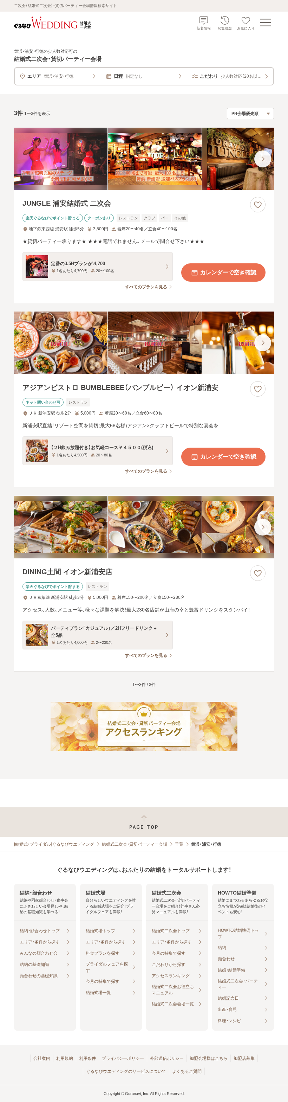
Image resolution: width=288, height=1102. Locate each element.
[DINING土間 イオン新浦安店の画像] (144, 527)
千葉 (179, 844)
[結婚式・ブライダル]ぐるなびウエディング (54, 844)
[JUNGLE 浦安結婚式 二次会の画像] (144, 159)
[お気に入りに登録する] (258, 204)
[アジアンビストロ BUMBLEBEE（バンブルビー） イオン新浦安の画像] (144, 343)
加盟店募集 (244, 1058)
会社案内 (41, 1058)
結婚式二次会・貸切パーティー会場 (134, 844)
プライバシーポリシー (123, 1058)
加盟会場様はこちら (209, 1058)
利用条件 (87, 1058)
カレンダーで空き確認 (228, 272)
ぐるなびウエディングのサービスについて (126, 1071)
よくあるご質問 (187, 1071)
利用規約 (64, 1058)
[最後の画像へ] (262, 158)
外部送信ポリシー (167, 1058)
